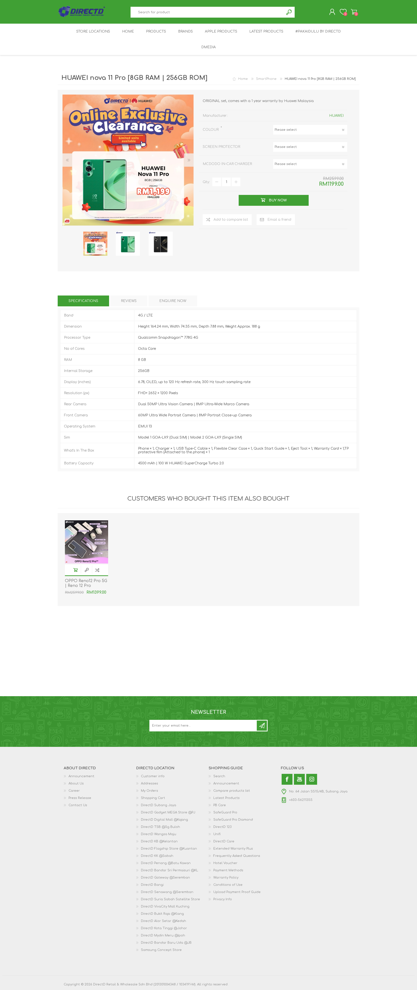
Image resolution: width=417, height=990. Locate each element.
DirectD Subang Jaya (158, 805)
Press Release (80, 798)
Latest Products (226, 798)
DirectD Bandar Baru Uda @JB (166, 942)
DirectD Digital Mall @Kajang (164, 819)
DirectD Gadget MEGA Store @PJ (168, 812)
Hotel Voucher (225, 863)
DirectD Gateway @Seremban (165, 877)
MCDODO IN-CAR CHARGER (227, 164)
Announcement (81, 776)
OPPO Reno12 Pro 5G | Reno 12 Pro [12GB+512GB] (86, 586)
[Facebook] (287, 779)
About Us (76, 783)
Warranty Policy (225, 877)
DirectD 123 (222, 827)
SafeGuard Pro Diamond (233, 819)
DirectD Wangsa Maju (158, 834)
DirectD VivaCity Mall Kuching (165, 906)
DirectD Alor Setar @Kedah (163, 921)
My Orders (149, 790)
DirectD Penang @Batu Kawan (166, 863)
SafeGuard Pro (225, 812)
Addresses (149, 783)
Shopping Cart (353, 12)
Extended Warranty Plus (233, 848)
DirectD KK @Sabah (157, 856)
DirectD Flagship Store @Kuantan (169, 848)
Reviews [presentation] (129, 301)
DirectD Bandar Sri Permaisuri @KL (169, 870)
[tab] (83, 301)
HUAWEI (336, 115)
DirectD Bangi (152, 885)
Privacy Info (222, 899)
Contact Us (78, 805)
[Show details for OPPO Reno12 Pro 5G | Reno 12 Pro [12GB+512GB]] (86, 542)
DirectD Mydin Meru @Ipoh (163, 935)
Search (289, 12)
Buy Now (75, 569)
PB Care (219, 805)
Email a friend (279, 219)
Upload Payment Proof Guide (237, 892)
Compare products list (231, 790)
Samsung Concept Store (161, 950)
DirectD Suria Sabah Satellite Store (170, 899)
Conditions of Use (228, 885)
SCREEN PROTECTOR (221, 147)
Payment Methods (228, 870)
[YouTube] (299, 779)
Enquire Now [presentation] (172, 301)
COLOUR (211, 129)
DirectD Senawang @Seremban (167, 892)
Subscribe (262, 726)
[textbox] (207, 12)
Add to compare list (231, 219)
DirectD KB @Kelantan (159, 841)
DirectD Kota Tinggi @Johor (164, 928)
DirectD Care (223, 841)
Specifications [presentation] (83, 301)
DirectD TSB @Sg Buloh (160, 827)
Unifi (217, 834)
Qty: (206, 182)
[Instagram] (311, 779)
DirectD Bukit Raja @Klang (162, 913)
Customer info (153, 776)
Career (74, 790)
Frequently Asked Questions (236, 856)
